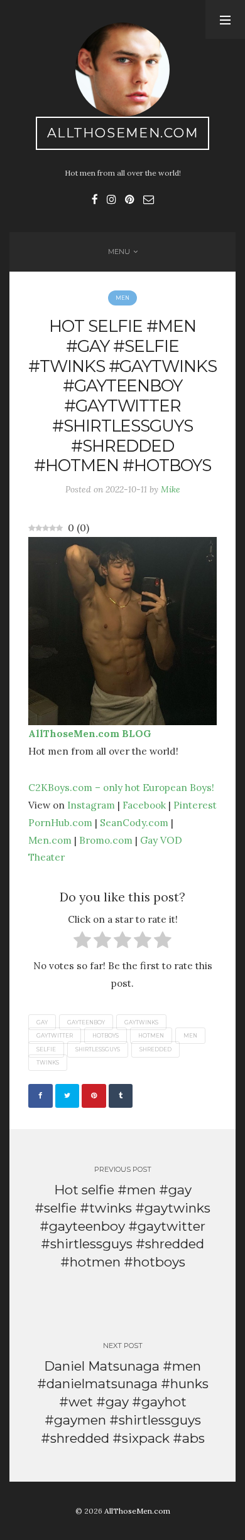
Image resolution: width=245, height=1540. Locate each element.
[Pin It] (94, 1096)
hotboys (105, 1036)
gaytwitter (54, 1036)
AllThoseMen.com (123, 133)
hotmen (151, 1036)
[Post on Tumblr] (121, 1096)
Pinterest (195, 805)
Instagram (91, 805)
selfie (46, 1049)
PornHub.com (60, 822)
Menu (119, 251)
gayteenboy (86, 1022)
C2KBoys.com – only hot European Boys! (121, 787)
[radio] (82, 942)
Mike (170, 489)
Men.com (50, 840)
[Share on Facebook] (40, 1096)
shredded (155, 1049)
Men (122, 298)
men (190, 1036)
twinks (47, 1062)
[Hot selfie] (122, 630)
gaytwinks (141, 1022)
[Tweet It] (67, 1096)
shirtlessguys (97, 1049)
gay (42, 1022)
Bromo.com (106, 840)
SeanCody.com (134, 822)
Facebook (144, 805)
